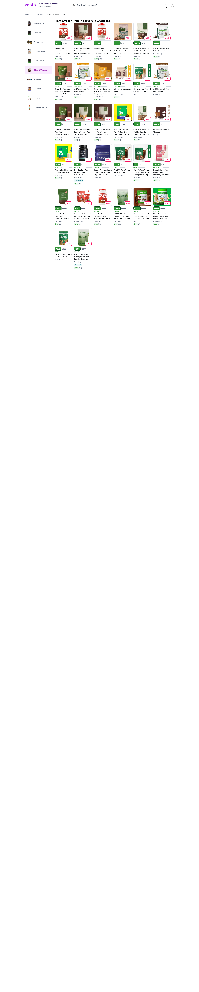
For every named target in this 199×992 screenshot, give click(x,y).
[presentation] (31, 14)
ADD (69, 38)
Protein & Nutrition (39, 14)
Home (27, 14)
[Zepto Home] (30, 5)
